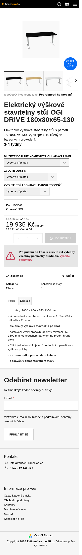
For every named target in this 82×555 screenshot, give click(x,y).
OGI (20, 209)
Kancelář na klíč (14, 518)
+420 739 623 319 (21, 467)
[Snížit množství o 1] (18, 238)
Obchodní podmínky (16, 500)
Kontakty (9, 504)
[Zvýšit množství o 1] (37, 238)
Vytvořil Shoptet (43, 535)
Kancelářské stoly (51, 283)
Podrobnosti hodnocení (55, 94)
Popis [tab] (11, 300)
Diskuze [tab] (25, 300)
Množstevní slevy (15, 509)
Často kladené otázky (17, 495)
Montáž (8, 514)
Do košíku (63, 238)
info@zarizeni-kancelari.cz (26, 462)
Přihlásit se (18, 434)
